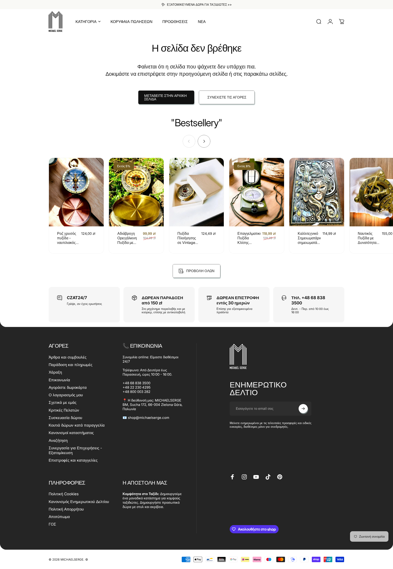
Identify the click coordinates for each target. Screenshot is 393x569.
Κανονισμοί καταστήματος (71, 432)
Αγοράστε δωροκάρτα (68, 387)
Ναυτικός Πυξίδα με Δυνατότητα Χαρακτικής (367, 240)
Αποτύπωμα (59, 516)
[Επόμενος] (204, 141)
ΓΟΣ (52, 524)
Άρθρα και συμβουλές (67, 357)
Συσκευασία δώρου (65, 417)
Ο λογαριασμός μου (66, 395)
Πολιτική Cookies (64, 494)
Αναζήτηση (58, 440)
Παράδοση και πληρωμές (70, 364)
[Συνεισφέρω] (303, 408)
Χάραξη (55, 372)
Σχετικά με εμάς (62, 402)
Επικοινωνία (59, 380)
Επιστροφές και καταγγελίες (73, 460)
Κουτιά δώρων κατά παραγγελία (77, 425)
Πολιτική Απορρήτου (66, 509)
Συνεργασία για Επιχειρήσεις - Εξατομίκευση (75, 450)
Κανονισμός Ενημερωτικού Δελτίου (79, 501)
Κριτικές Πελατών (64, 410)
